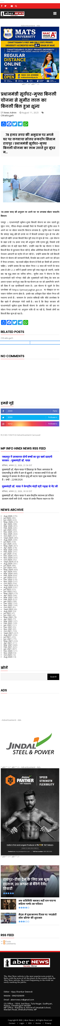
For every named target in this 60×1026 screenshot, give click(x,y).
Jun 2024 (8, 567)
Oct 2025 (8, 535)
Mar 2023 (8, 597)
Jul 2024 (7, 565)
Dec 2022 (8, 603)
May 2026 (8, 522)
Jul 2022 (7, 613)
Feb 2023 (8, 599)
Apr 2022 (8, 619)
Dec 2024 (8, 555)
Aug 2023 (8, 587)
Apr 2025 (8, 547)
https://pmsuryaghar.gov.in (27, 289)
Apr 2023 (8, 595)
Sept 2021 (8, 633)
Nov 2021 (8, 629)
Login (22, 1023)
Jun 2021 (8, 639)
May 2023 (8, 593)
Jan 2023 (8, 601)
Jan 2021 (8, 649)
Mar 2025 (8, 549)
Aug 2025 (8, 539)
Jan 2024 (8, 577)
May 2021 (8, 641)
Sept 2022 (8, 609)
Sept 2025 (8, 537)
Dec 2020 (8, 651)
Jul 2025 (7, 541)
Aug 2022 (8, 611)
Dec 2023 (8, 579)
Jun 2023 (8, 591)
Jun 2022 (8, 615)
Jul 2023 (7, 589)
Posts (8, 941)
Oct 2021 (8, 631)
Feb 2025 (8, 551)
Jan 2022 (8, 625)
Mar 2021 (8, 645)
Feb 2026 (8, 528)
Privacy (48, 1023)
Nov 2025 (8, 533)
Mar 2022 (8, 621)
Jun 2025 (8, 543)
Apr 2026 (8, 524)
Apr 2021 (8, 643)
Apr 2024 (8, 571)
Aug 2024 (8, 563)
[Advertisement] (30, 703)
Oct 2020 (8, 654)
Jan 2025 (8, 553)
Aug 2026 (8, 516)
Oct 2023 (8, 583)
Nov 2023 (8, 581)
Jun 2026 (8, 520)
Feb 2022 (8, 623)
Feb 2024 (8, 575)
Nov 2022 (8, 605)
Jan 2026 (8, 529)
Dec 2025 (8, 531)
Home (38, 1023)
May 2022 (8, 617)
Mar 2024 (8, 573)
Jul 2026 (7, 518)
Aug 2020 (8, 656)
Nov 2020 (8, 652)
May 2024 (8, 569)
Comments (10, 943)
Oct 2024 (8, 559)
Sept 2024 (8, 561)
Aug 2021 (8, 635)
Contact (12, 1023)
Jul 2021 (7, 637)
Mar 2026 (8, 526)
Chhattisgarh (7, 115)
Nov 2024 (8, 557)
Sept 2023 (8, 585)
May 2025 (8, 545)
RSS (29, 1023)
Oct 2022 (8, 607)
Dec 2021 (8, 627)
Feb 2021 (8, 647)
